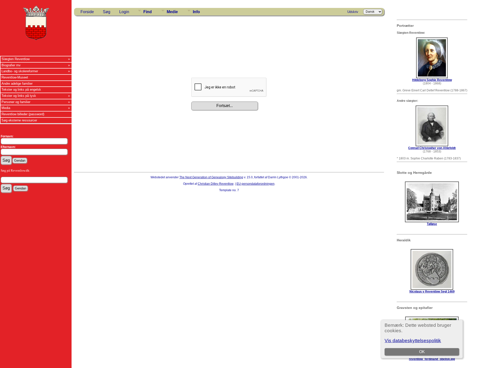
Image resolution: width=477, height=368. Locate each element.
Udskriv (352, 12)
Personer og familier (15, 102)
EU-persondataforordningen (256, 183)
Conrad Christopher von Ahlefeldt (432, 148)
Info (196, 12)
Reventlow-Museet (14, 77)
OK (422, 352)
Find (147, 12)
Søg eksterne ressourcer (19, 120)
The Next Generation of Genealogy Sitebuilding (211, 177)
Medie (172, 12)
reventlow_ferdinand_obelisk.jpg (432, 359)
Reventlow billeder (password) (22, 114)
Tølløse (432, 224)
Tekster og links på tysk (18, 96)
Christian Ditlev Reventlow (216, 183)
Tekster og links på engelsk (21, 89)
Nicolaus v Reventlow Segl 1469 (432, 291)
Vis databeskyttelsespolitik (413, 340)
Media (5, 108)
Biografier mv (11, 65)
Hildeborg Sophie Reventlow (432, 80)
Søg (106, 12)
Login (124, 12)
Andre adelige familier (17, 83)
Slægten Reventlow (15, 59)
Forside (87, 12)
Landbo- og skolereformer (19, 71)
